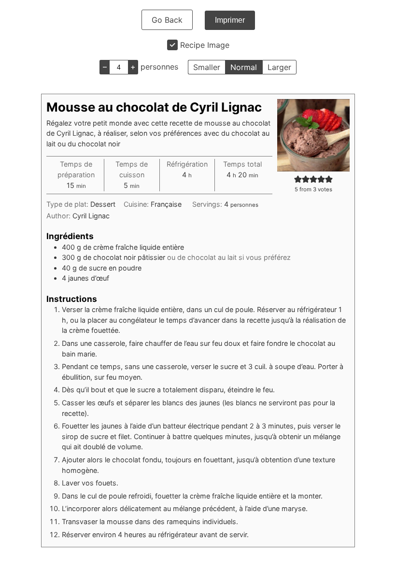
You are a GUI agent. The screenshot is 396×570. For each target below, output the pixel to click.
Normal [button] (243, 67)
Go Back (167, 20)
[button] (298, 179)
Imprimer (230, 20)
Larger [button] (279, 67)
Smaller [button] (206, 67)
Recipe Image (204, 45)
